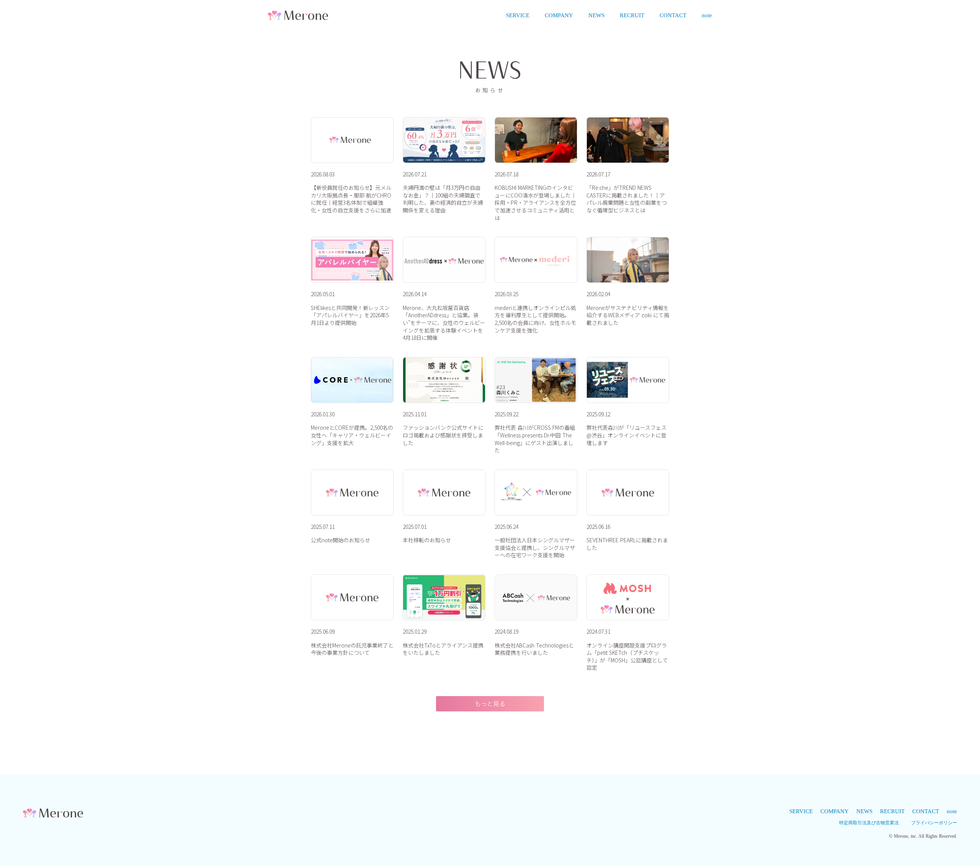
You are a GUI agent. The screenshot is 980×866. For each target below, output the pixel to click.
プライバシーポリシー (934, 822)
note (707, 15)
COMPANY (559, 15)
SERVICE (517, 15)
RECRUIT (632, 15)
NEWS (596, 15)
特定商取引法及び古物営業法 (869, 822)
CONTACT (673, 15)
